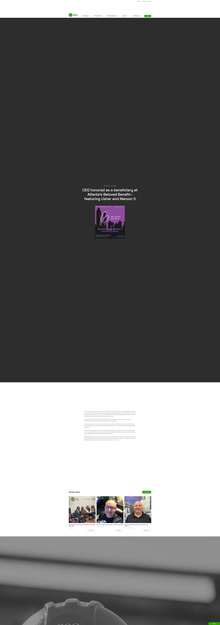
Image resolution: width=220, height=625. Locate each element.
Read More (91, 530)
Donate (147, 16)
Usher (98, 414)
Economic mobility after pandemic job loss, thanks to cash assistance (136, 525)
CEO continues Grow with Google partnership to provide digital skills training (82, 525)
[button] (86, 15)
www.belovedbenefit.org (114, 440)
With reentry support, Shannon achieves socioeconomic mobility (110, 524)
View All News (147, 492)
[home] (73, 15)
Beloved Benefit (119, 411)
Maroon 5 (103, 414)
